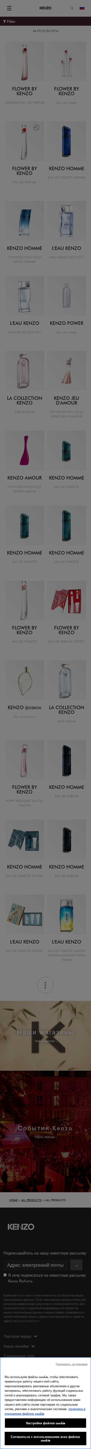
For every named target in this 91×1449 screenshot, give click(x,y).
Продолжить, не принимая (72, 1364)
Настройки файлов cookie (45, 1423)
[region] (45, 1403)
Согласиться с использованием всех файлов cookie (45, 1438)
